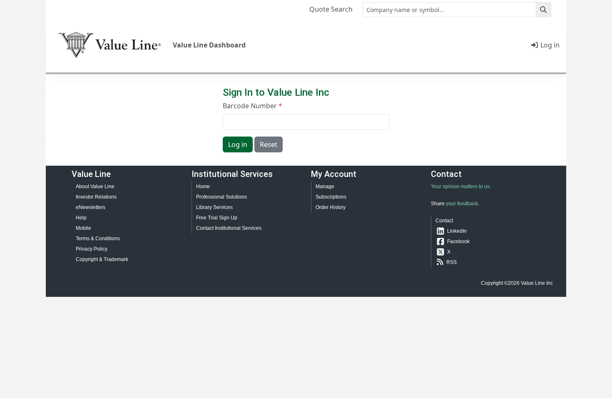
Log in (549, 45)
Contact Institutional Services (228, 228)
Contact (444, 221)
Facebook (458, 241)
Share (438, 203)
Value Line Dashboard (209, 45)
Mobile (83, 228)
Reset (268, 144)
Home (203, 186)
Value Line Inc (537, 283)
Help (81, 218)
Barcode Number (250, 105)
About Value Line (95, 186)
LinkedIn (457, 231)
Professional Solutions (221, 197)
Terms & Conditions (98, 238)
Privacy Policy (91, 249)
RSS (451, 262)
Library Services (214, 207)
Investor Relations (96, 197)
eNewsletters (90, 207)
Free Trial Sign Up (216, 218)
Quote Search (331, 9)
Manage (325, 186)
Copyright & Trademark (102, 259)
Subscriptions (331, 197)
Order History (331, 207)
